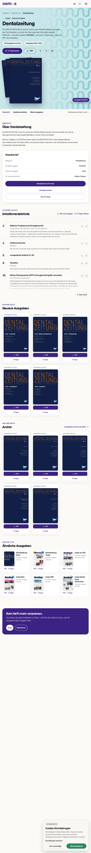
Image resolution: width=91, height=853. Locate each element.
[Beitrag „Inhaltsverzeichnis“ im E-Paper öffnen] (86, 241)
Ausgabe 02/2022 (10, 433)
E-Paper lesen (13, 51)
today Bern (20, 577)
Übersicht (6, 112)
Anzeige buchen (45, 190)
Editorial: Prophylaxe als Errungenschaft (26, 223)
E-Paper (21, 360)
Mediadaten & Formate (45, 184)
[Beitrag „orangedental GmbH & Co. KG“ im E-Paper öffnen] (86, 253)
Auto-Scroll (83, 295)
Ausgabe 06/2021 (69, 433)
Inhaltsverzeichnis (20, 112)
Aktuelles (14, 260)
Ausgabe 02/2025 (39, 367)
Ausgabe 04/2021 (39, 486)
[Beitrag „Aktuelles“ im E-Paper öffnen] (86, 261)
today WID (49, 577)
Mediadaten (21, 628)
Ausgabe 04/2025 (69, 315)
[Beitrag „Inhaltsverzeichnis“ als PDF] (82, 241)
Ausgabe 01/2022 (39, 433)
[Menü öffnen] (86, 3)
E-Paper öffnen (83, 214)
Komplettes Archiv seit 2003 (75, 427)
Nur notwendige (55, 846)
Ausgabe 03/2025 (10, 367)
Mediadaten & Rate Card (78, 112)
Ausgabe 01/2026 (39, 315)
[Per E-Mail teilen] (52, 50)
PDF (31, 51)
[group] (45, 255)
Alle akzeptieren (76, 846)
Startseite (5, 13)
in (46, 51)
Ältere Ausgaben (36, 112)
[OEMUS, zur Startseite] (9, 3)
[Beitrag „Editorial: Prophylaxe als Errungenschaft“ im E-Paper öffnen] (86, 224)
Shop (10, 628)
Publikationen (15, 13)
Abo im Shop (45, 197)
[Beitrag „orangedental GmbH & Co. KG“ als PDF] (82, 253)
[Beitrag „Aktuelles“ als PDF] (82, 261)
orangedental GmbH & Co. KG (22, 252)
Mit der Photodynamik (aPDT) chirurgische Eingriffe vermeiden (36, 272)
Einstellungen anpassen (54, 840)
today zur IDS (80, 553)
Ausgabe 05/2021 (10, 486)
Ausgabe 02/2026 (10, 315)
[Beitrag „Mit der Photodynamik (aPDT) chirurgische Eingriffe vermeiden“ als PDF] (82, 273)
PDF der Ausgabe (66, 214)
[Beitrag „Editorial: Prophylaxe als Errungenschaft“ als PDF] (82, 224)
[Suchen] (79, 3)
